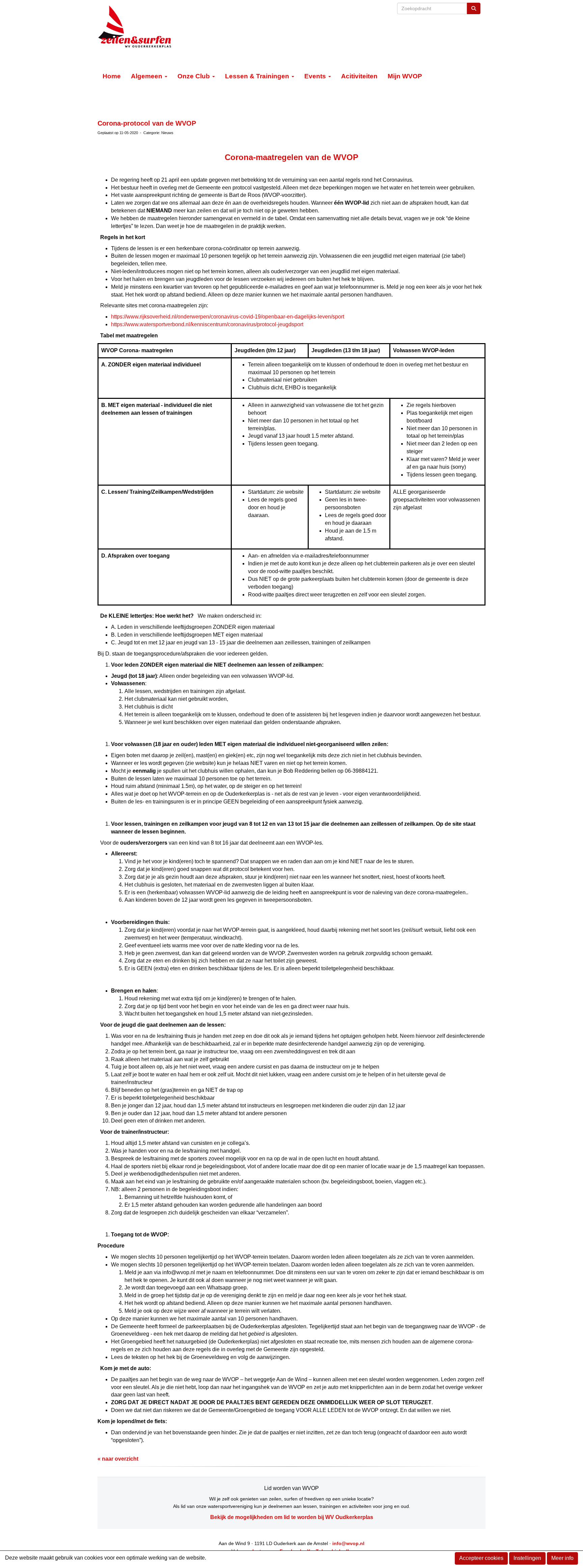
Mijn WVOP (405, 76)
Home (112, 76)
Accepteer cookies (481, 1558)
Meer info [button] (562, 1558)
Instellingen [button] (527, 1558)
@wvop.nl (348, 1543)
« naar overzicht (118, 1459)
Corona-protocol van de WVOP (147, 123)
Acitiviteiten (359, 76)
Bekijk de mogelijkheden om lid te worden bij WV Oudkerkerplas (291, 1517)
